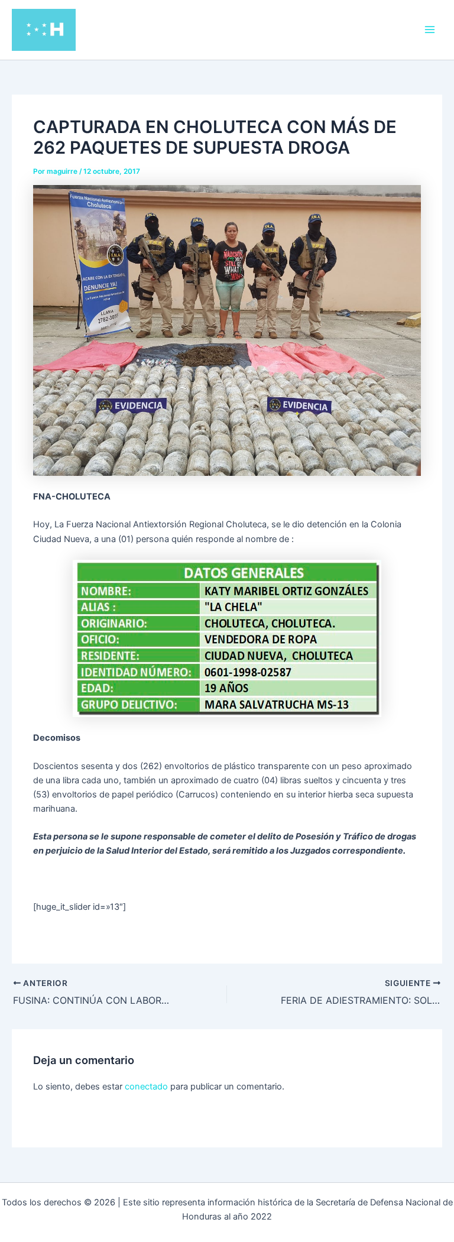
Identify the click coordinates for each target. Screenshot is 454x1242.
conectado (146, 1086)
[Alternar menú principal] (429, 29)
